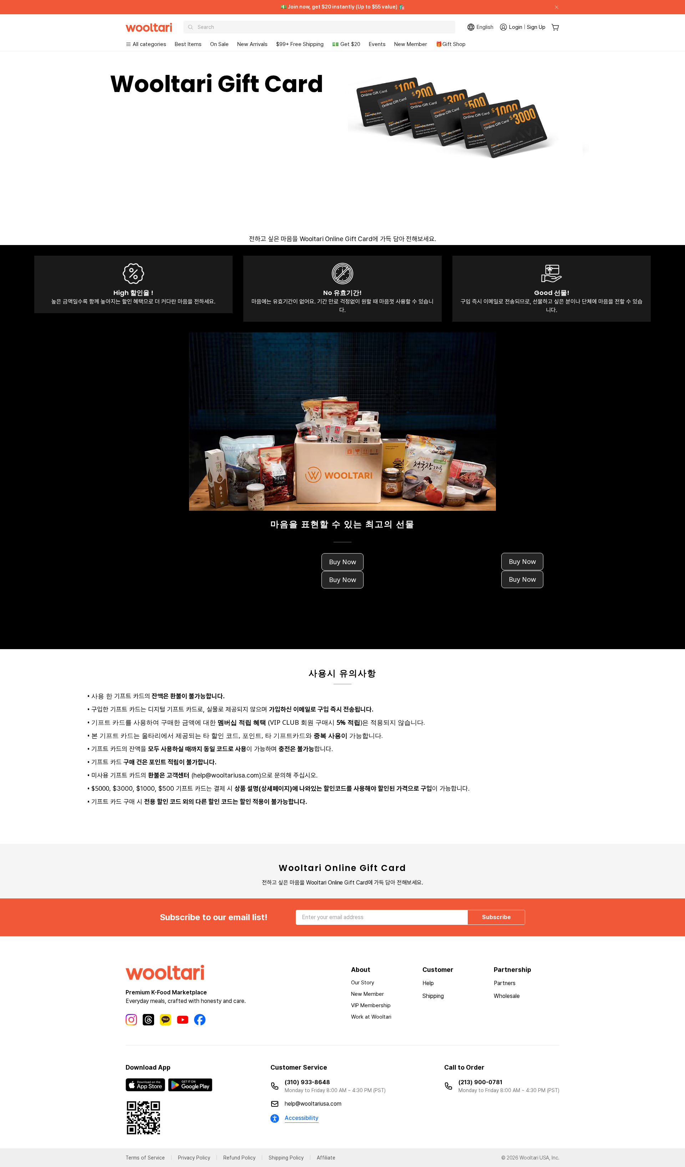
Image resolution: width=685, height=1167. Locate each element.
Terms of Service (145, 1158)
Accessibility (302, 1118)
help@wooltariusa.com (313, 1103)
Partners (505, 983)
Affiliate (326, 1158)
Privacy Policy (194, 1158)
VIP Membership (371, 1005)
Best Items (188, 44)
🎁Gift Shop (451, 44)
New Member (410, 44)
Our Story (362, 982)
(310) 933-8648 (307, 1082)
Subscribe (496, 917)
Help (428, 983)
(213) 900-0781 (480, 1082)
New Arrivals (252, 44)
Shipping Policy (286, 1158)
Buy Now (342, 561)
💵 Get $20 (346, 44)
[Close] (553, 7)
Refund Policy (239, 1158)
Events (377, 44)
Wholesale (507, 996)
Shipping (433, 996)
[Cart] (555, 27)
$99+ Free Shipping (300, 44)
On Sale (219, 44)
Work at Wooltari (371, 1017)
